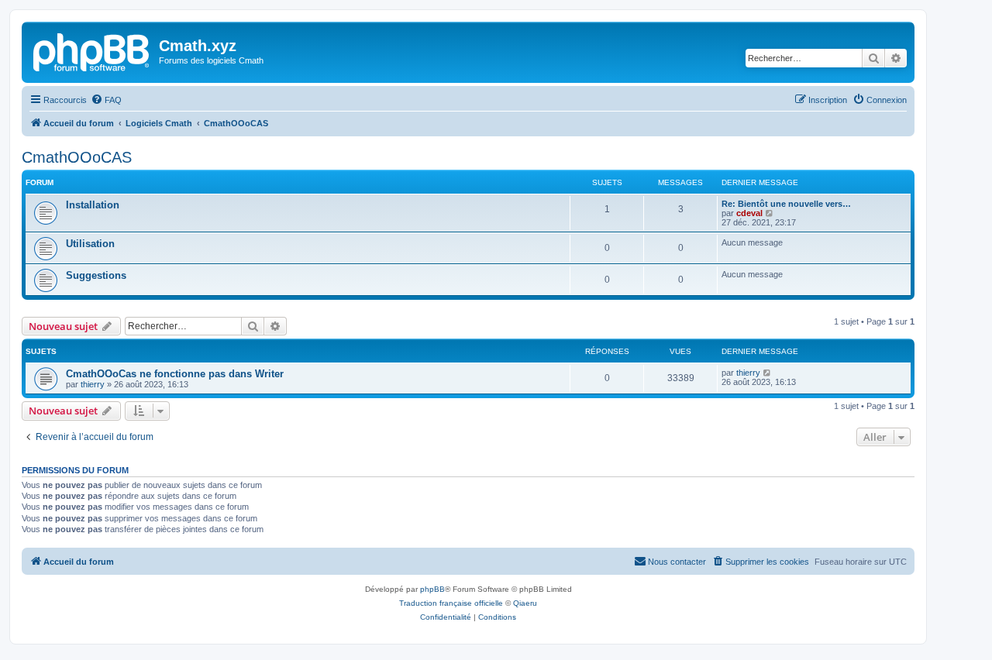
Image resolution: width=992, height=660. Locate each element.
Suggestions (96, 275)
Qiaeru (525, 603)
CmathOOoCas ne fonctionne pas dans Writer (175, 374)
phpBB (432, 589)
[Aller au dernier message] (768, 372)
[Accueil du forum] (92, 50)
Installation (92, 205)
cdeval (749, 213)
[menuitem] (106, 100)
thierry (93, 384)
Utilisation (90, 243)
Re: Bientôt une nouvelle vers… (786, 203)
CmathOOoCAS (77, 157)
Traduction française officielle (451, 603)
